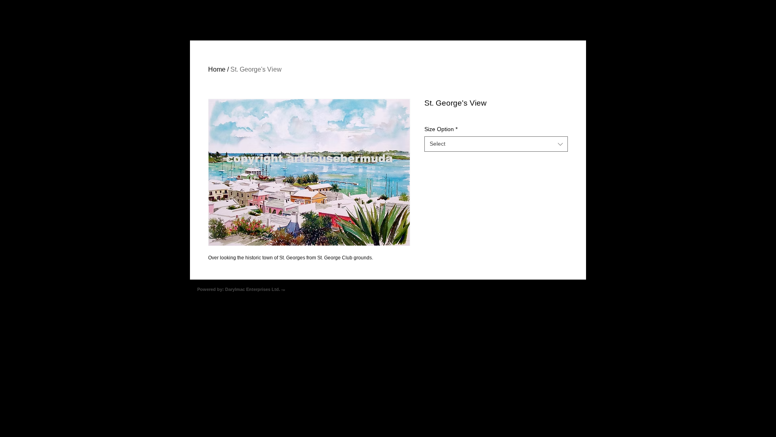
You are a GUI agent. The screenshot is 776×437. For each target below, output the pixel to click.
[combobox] (496, 144)
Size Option (441, 129)
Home (217, 69)
